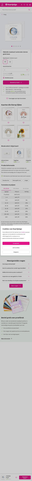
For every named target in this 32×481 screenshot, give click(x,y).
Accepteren (16, 243)
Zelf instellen (16, 247)
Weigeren (16, 252)
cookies (23, 232)
